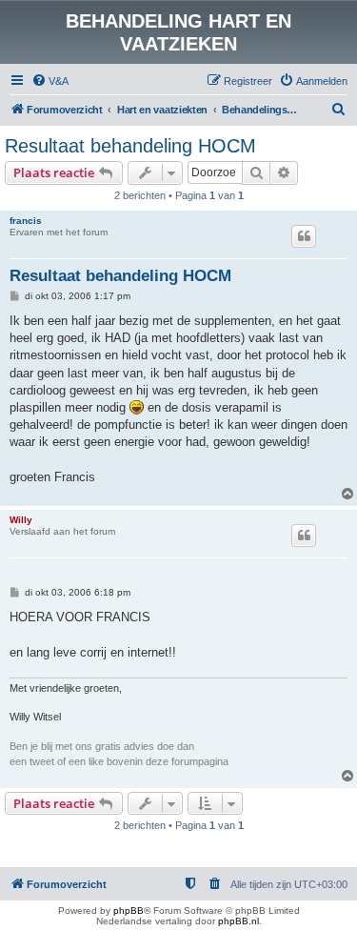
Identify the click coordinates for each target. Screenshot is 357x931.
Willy (21, 520)
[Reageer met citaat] (303, 236)
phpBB (128, 910)
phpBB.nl (238, 921)
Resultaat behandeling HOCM (130, 145)
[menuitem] (50, 81)
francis (26, 220)
